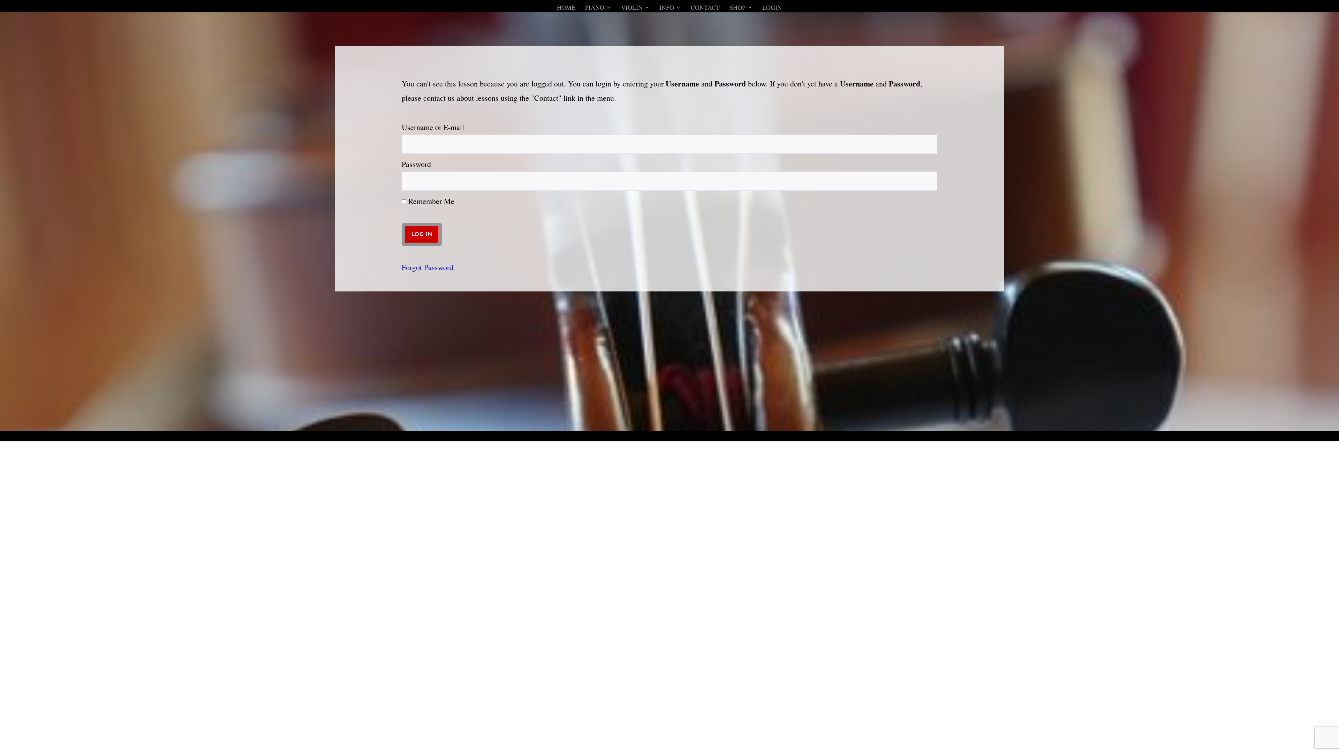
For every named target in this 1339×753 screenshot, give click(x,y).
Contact (705, 8)
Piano (594, 8)
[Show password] (927, 181)
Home (566, 8)
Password (416, 164)
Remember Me (430, 201)
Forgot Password (427, 267)
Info (666, 8)
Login (772, 8)
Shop (737, 8)
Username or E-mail (433, 127)
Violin (632, 8)
